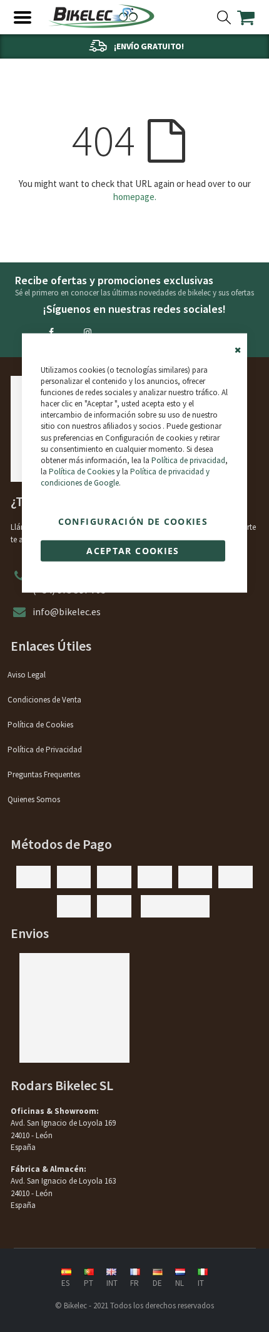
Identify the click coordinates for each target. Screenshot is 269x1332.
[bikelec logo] (101, 16)
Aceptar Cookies (132, 550)
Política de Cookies (81, 471)
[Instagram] (87, 332)
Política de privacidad (188, 460)
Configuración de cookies (133, 521)
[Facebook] (51, 332)
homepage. (134, 197)
